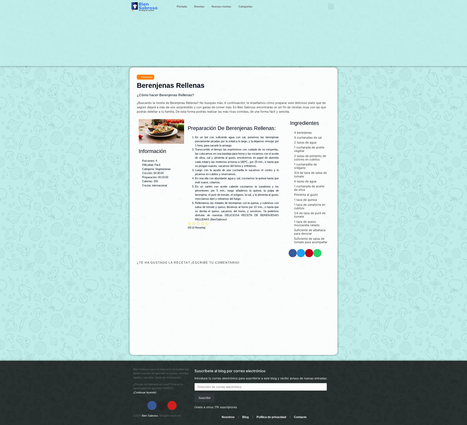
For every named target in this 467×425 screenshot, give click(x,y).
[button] (331, 7)
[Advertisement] (233, 40)
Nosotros (228, 417)
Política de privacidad (271, 417)
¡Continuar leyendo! (144, 392)
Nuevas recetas (221, 6)
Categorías (245, 6)
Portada (182, 6)
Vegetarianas (146, 77)
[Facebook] (152, 405)
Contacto (300, 417)
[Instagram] (162, 405)
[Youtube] (172, 405)
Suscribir (205, 398)
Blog (245, 417)
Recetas (199, 6)
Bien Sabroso (150, 415)
